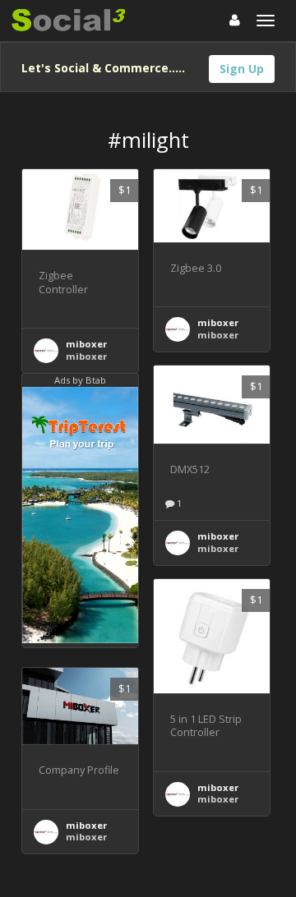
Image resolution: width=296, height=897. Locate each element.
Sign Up (242, 68)
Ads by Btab (80, 380)
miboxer (86, 344)
